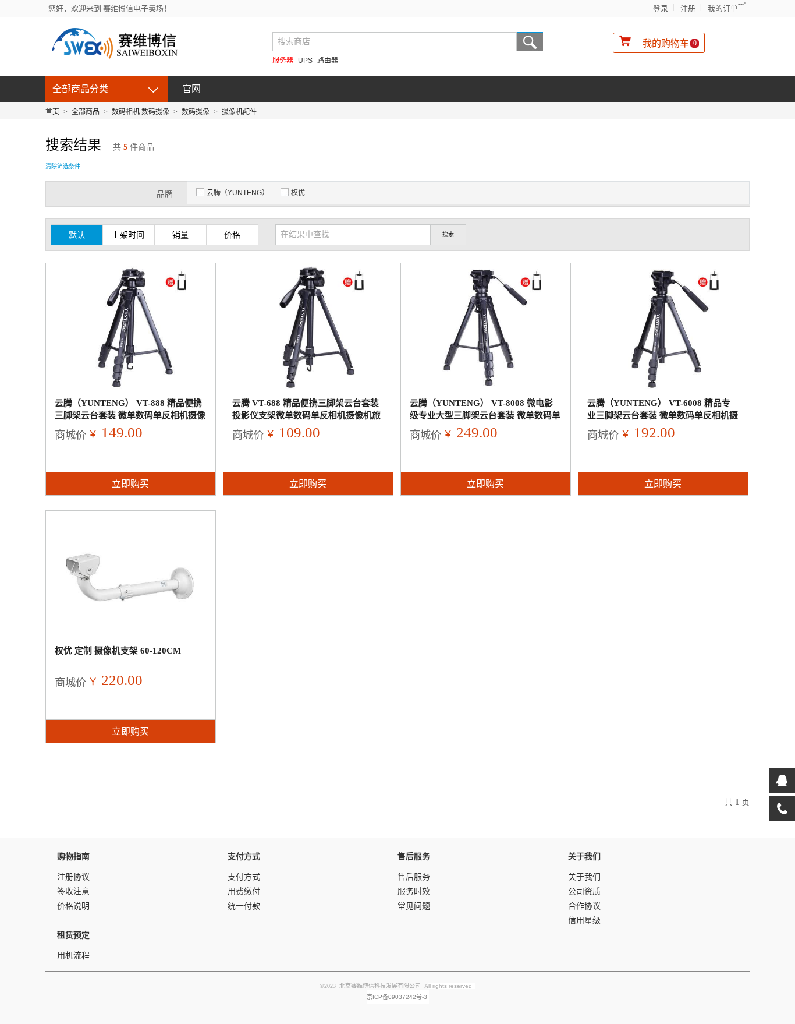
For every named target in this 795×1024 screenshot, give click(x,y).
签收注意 (73, 891)
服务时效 (414, 891)
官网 (191, 89)
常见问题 (414, 906)
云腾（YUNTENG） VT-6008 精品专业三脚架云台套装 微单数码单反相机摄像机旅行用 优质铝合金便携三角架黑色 (662, 415)
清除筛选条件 (62, 166)
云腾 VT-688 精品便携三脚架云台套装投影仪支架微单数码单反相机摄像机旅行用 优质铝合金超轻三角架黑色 (306, 415)
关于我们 (584, 877)
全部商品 (86, 112)
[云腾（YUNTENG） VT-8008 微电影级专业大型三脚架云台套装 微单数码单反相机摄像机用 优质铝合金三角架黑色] (485, 327)
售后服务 (414, 877)
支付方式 (244, 877)
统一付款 (244, 906)
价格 (232, 235)
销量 (180, 235)
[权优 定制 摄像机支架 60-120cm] (130, 575)
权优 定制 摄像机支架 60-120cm (118, 650)
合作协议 (584, 906)
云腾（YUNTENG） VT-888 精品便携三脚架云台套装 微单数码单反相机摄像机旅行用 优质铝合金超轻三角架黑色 (130, 415)
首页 (52, 112)
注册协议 (73, 877)
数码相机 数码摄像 (140, 112)
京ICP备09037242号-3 (397, 997)
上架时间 (128, 235)
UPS (305, 61)
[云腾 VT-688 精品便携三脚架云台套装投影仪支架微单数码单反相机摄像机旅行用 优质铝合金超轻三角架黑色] (308, 327)
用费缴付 (244, 891)
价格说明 (73, 906)
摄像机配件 (239, 112)
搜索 (530, 41)
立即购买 (130, 484)
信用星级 (584, 920)
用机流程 (73, 955)
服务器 (282, 61)
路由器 (327, 61)
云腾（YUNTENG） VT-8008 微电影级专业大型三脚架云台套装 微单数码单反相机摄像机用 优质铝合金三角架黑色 (485, 415)
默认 (77, 235)
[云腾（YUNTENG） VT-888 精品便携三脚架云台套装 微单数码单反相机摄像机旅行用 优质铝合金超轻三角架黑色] (130, 327)
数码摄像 (196, 112)
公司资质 (584, 891)
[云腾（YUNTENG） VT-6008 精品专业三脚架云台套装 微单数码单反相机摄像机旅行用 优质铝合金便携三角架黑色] (663, 327)
